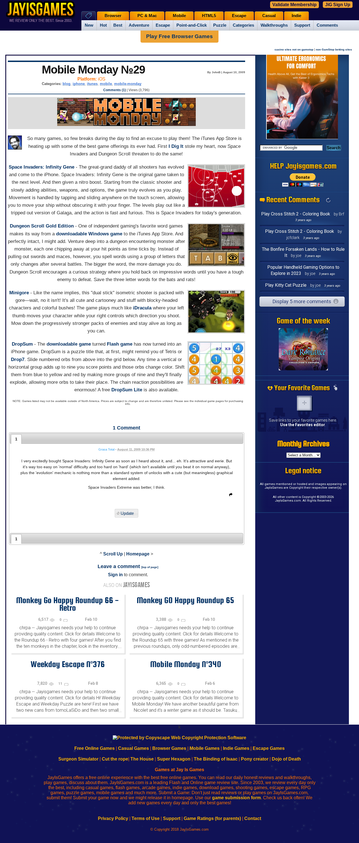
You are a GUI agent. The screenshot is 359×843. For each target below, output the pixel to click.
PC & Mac (147, 15)
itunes (92, 84)
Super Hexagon (173, 759)
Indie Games (236, 748)
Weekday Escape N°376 (68, 664)
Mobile (179, 15)
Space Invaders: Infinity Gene (41, 167)
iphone (79, 84)
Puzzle (219, 25)
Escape (163, 25)
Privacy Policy (113, 818)
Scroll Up (113, 554)
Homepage (137, 554)
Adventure (139, 25)
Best (117, 25)
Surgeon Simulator (78, 759)
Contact (252, 818)
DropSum (22, 344)
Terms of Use (146, 818)
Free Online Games (94, 748)
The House (142, 759)
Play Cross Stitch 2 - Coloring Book (295, 214)
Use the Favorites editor (302, 424)
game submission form (236, 797)
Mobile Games (205, 748)
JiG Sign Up (337, 4)
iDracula (142, 308)
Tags (88, 15)
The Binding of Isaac (216, 759)
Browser (113, 15)
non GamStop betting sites (334, 49)
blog (66, 84)
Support (302, 25)
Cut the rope (115, 759)
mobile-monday (127, 84)
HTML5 (209, 15)
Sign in (115, 574)
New (89, 25)
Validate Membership (294, 4)
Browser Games (169, 748)
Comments (327, 25)
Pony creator (254, 759)
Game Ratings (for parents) (212, 818)
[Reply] (229, 495)
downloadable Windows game (89, 233)
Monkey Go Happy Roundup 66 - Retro (67, 603)
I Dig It (176, 146)
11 (60, 684)
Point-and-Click (191, 25)
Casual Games (133, 748)
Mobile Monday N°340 (185, 664)
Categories (243, 25)
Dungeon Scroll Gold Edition (42, 226)
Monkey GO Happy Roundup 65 (185, 600)
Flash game (119, 344)
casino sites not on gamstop (294, 49)
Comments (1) (114, 90)
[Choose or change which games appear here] (335, 388)
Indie (296, 15)
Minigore (19, 292)
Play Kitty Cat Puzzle (286, 285)
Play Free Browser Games (179, 36)
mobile (106, 84)
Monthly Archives (303, 443)
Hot (103, 25)
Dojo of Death (286, 759)
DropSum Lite (126, 389)
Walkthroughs (274, 25)
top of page (149, 567)
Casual (269, 15)
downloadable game (69, 344)
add (304, 403)
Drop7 (17, 359)
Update (127, 513)
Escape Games (269, 748)
